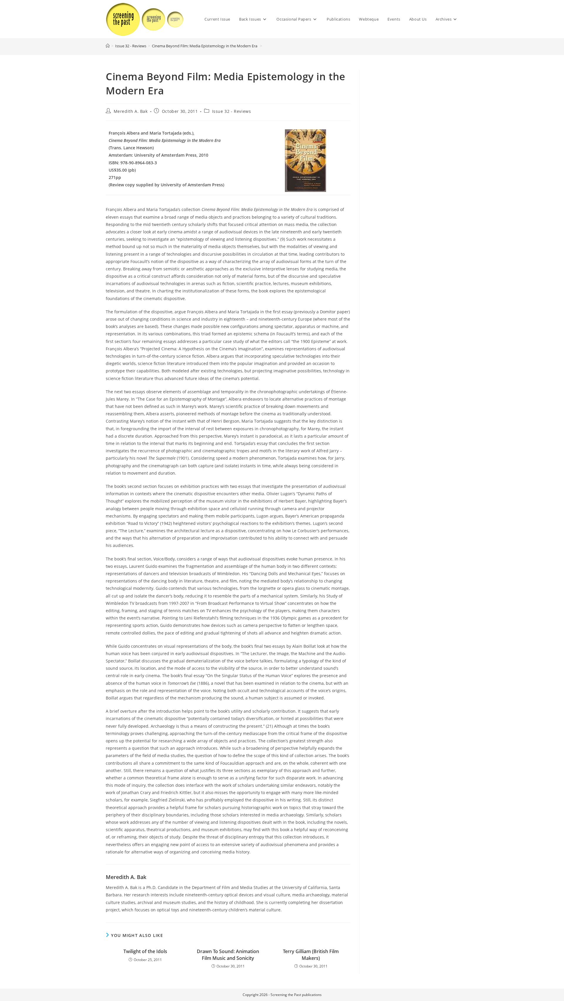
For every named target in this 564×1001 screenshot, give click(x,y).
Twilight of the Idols (145, 951)
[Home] (108, 45)
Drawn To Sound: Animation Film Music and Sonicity (228, 954)
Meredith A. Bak (131, 111)
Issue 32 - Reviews (231, 111)
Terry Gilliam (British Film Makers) (311, 954)
